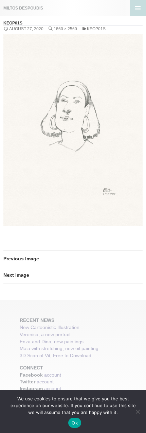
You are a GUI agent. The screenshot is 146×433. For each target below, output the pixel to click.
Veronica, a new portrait (45, 334)
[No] (137, 411)
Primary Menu (138, 8)
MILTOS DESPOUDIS (23, 8)
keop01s (96, 29)
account (52, 375)
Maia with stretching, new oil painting (59, 348)
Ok (75, 423)
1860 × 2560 (65, 29)
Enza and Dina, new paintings (52, 341)
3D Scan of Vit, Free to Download (55, 355)
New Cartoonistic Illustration (49, 327)
